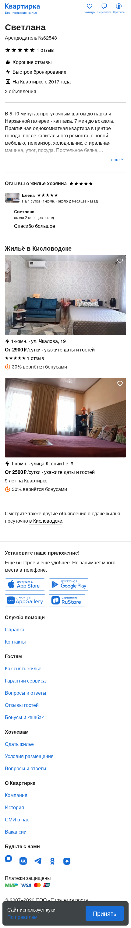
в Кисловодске (45, 520)
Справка (14, 629)
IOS (25, 584)
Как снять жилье (23, 668)
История (14, 807)
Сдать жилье (19, 743)
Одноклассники (52, 861)
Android (69, 584)
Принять (104, 913)
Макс (8, 858)
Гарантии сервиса (25, 680)
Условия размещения (29, 756)
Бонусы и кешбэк (24, 717)
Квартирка (25, 8)
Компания (16, 795)
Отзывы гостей (22, 704)
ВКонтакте (23, 861)
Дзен (67, 861)
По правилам (22, 914)
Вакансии (16, 831)
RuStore (67, 600)
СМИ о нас (17, 819)
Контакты (15, 641)
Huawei (25, 600)
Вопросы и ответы (25, 692)
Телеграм (37, 861)
